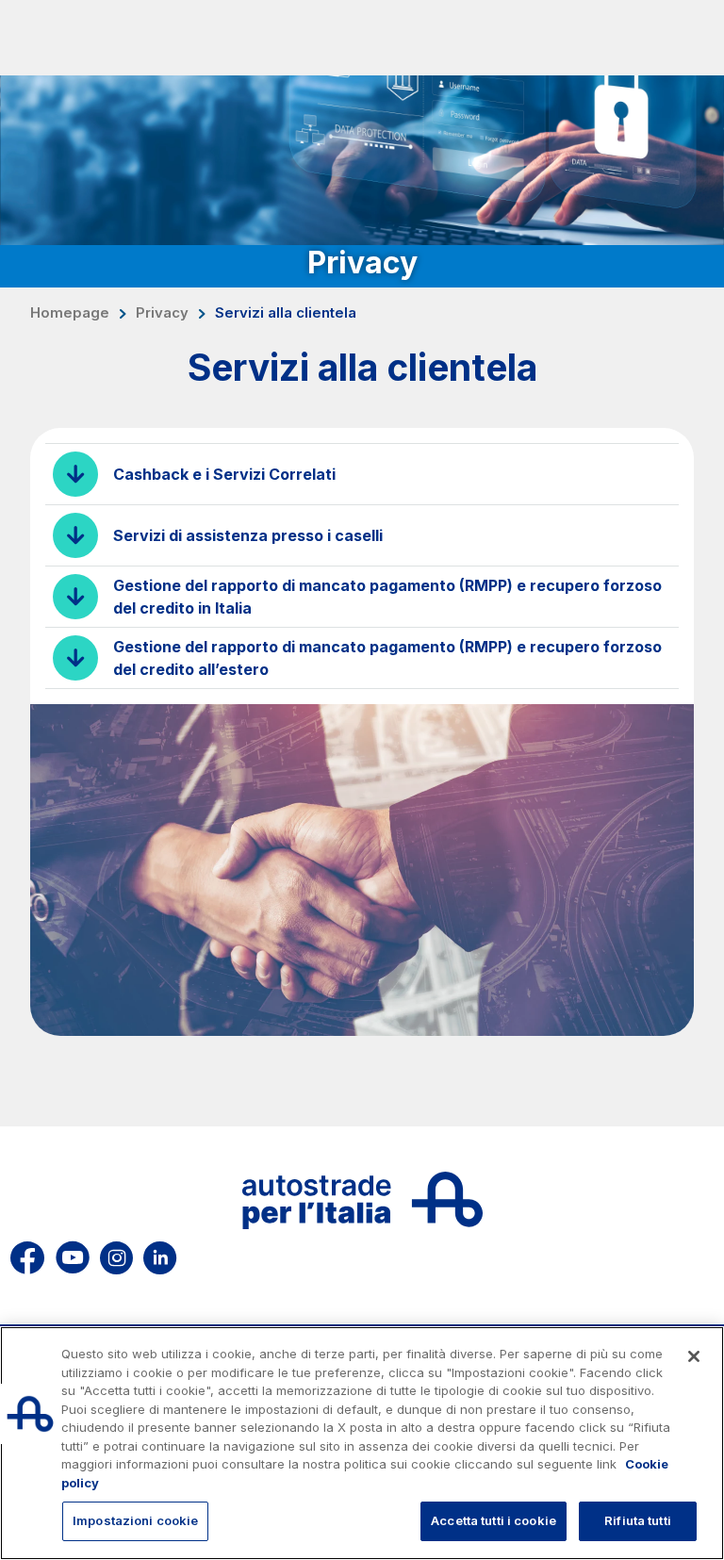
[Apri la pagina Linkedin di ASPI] (159, 1254)
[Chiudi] (694, 1356)
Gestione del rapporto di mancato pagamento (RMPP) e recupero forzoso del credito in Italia (387, 596)
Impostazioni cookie (135, 1520)
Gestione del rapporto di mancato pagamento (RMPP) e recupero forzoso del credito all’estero (387, 658)
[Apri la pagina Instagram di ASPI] (116, 1254)
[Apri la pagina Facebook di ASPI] (27, 1254)
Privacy (162, 312)
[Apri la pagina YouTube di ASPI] (73, 1254)
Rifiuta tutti (637, 1520)
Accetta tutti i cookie (493, 1520)
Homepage (69, 312)
